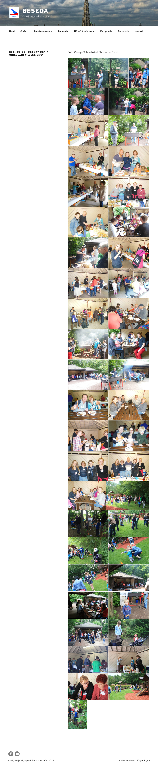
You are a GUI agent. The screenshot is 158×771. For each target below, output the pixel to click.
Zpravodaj (63, 31)
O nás (23, 31)
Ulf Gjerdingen (143, 760)
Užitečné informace (84, 31)
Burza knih (123, 31)
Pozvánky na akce (43, 31)
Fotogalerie (106, 31)
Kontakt (139, 31)
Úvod (12, 31)
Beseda (35, 10)
